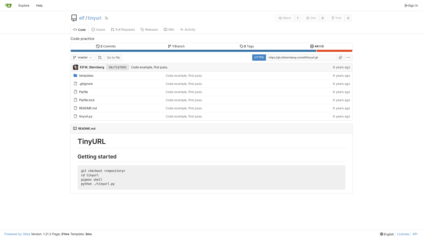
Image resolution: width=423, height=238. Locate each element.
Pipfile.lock (87, 100)
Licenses (403, 234)
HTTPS (259, 57)
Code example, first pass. (149, 67)
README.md (88, 108)
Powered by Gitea (17, 234)
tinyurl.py (86, 116)
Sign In (413, 5)
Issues (100, 29)
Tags (249, 46)
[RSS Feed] (106, 18)
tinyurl (94, 18)
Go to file (113, 57)
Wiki (171, 29)
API (415, 234)
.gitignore (86, 84)
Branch (178, 46)
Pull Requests (125, 29)
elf (82, 18)
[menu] (348, 57)
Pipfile (83, 92)
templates (86, 75)
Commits (108, 46)
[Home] (8, 5)
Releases (151, 29)
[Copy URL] (340, 57)
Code (82, 30)
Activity (190, 29)
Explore (24, 5)
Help (39, 5)
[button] (100, 57)
